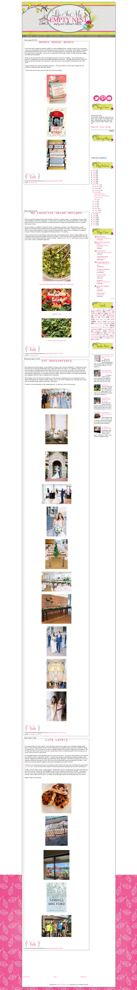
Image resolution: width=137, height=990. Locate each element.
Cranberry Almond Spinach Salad (56, 340)
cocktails (108, 312)
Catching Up (104, 385)
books (35, 182)
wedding (38, 734)
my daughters (32, 734)
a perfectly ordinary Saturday (104, 252)
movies (107, 327)
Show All (112, 298)
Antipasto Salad (56, 314)
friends (99, 321)
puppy (101, 333)
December (97, 185)
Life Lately (56, 740)
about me (31, 182)
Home (55, 976)
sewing (93, 336)
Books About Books (56, 42)
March (96, 208)
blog (106, 310)
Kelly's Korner (101, 293)
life (106, 325)
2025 (94, 172)
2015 (94, 219)
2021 (94, 179)
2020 (94, 181)
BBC (100, 310)
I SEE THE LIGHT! (101, 258)
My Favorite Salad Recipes (56, 213)
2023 (94, 176)
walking (105, 338)
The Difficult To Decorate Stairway (106, 427)
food (36, 355)
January (97, 212)
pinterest (98, 331)
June (96, 203)
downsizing (111, 313)
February (97, 210)
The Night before (101, 271)
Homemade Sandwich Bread (104, 238)
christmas (99, 312)
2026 (94, 170)
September (98, 190)
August (97, 192)
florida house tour (101, 319)
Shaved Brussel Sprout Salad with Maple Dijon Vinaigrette (56, 284)
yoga (94, 339)
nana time (105, 329)
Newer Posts (26, 976)
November (97, 186)
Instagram (68, 238)
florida (112, 317)
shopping (99, 336)
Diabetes (94, 313)
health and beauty (99, 323)
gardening (111, 321)
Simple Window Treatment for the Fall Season (106, 399)
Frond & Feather (101, 275)
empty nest (98, 315)
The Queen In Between (103, 269)
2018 (94, 214)
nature (112, 329)
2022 (94, 177)
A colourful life (101, 251)
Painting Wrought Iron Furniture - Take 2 (106, 372)
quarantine (109, 333)
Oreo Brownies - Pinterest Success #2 (106, 414)
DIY (102, 313)
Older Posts (83, 976)
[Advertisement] (55, 197)
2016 (94, 217)
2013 (94, 223)
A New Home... (100, 276)
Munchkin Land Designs (62, 984)
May (96, 205)
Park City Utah (100, 294)
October (97, 188)
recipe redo (102, 334)
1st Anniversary (56, 361)
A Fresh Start (100, 289)
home (109, 323)
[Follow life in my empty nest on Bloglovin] (99, 158)
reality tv (93, 334)
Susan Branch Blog (102, 256)
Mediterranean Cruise (96, 327)
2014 (94, 221)
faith (96, 317)
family (103, 317)
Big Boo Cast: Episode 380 (103, 282)
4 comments (63, 732)
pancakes (27, 766)
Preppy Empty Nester (103, 262)
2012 (94, 225)
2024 (94, 174)
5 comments (60, 181)
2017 (94, 216)
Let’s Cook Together (96, 325)
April (96, 206)
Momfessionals (101, 236)
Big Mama (100, 280)
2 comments (60, 353)
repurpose (110, 334)
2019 (94, 183)
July (96, 201)
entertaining (32, 355)
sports (107, 336)
